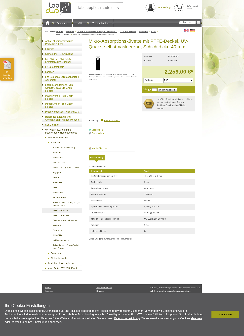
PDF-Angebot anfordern (7, 75)
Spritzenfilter (52, 124)
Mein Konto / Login (104, 288)
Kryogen (57, 172)
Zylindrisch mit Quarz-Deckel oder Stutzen (66, 246)
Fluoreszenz (56, 253)
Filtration (49, 49)
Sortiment (62, 23)
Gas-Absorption (60, 162)
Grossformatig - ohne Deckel (66, 167)
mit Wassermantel (61, 240)
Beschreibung (96, 157)
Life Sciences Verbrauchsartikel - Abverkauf (63, 78)
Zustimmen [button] (225, 314)
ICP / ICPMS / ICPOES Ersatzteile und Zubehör (58, 60)
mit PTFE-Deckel (63, 34)
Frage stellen (98, 133)
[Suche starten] (198, 22)
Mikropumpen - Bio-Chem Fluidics (59, 105)
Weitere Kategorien (59, 258)
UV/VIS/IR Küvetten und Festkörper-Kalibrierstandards (61, 131)
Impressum (49, 291)
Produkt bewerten (112, 120)
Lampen (49, 71)
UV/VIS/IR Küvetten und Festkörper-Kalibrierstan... (97, 32)
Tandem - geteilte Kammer (65, 220)
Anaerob (57, 152)
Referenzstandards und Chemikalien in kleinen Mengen (62, 118)
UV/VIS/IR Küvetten (128, 32)
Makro (56, 177)
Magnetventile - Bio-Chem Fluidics (59, 97)
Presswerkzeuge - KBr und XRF (62, 111)
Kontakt (48, 288)
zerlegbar (57, 225)
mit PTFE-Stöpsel (61, 215)
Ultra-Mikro (58, 235)
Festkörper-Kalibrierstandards (62, 263)
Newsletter (100, 291)
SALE (80, 23)
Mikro (153, 32)
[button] (208, 314)
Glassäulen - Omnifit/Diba (59, 53)
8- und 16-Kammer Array (64, 147)
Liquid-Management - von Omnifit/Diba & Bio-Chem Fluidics (59, 87)
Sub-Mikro (57, 230)
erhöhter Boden (60, 197)
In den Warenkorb (167, 90)
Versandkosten (100, 23)
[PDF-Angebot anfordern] (7, 65)
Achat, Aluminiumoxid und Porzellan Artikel (59, 42)
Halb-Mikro (58, 182)
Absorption (143, 32)
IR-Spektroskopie (54, 66)
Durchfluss (58, 157)
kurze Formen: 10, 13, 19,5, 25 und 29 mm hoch (67, 204)
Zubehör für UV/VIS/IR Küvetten (63, 268)
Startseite (59, 32)
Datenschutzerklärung (127, 318)
